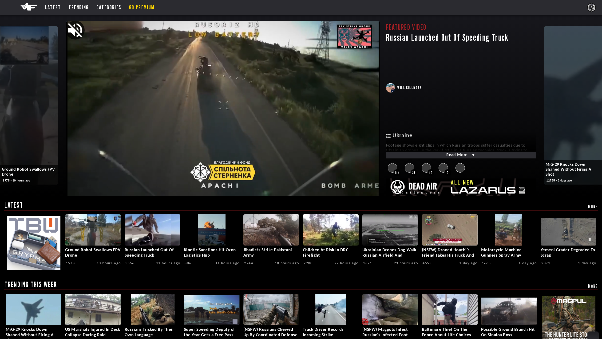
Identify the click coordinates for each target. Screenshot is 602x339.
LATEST (13, 204)
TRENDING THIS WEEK (30, 284)
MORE (593, 206)
